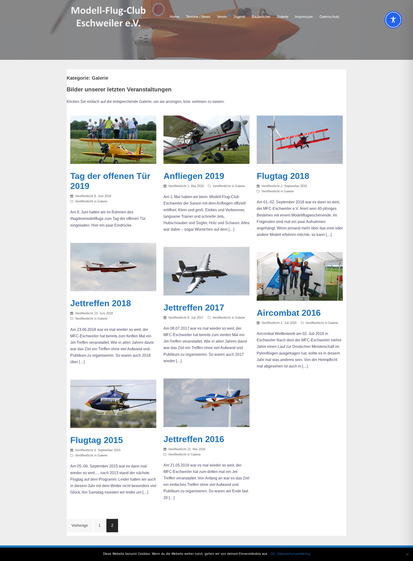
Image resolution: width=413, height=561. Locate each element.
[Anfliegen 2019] (206, 139)
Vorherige (79, 525)
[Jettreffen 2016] (206, 402)
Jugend (239, 17)
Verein (222, 17)
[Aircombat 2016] (300, 276)
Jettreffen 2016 (193, 439)
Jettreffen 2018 (100, 303)
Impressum (304, 17)
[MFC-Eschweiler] (109, 16)
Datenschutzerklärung (293, 553)
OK (273, 553)
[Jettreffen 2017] (206, 271)
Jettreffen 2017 (193, 307)
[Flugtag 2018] (300, 139)
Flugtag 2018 (283, 176)
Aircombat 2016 (289, 313)
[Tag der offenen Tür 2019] (113, 139)
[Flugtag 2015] (113, 403)
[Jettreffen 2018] (113, 267)
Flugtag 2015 (96, 440)
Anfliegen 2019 (193, 176)
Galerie (282, 17)
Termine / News (198, 17)
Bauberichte (261, 17)
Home (174, 17)
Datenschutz (329, 17)
